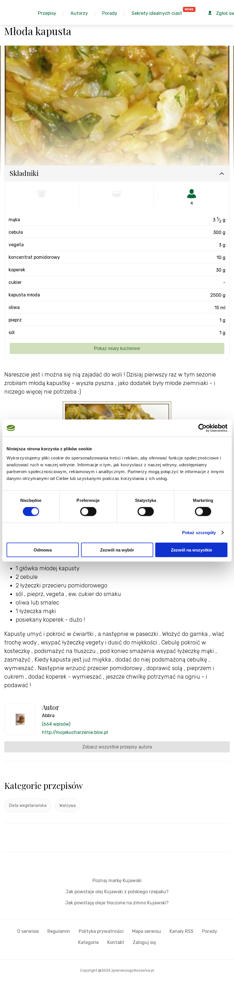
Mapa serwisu (146, 931)
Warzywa (67, 805)
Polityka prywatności (101, 931)
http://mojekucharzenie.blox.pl (75, 732)
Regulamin (58, 931)
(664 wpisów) (56, 724)
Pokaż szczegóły (199, 532)
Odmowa (43, 549)
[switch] (88, 511)
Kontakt (115, 942)
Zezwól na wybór (117, 549)
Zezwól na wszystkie (191, 549)
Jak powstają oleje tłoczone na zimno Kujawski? (117, 902)
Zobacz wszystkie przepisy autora (117, 747)
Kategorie (88, 942)
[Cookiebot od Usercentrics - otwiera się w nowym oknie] (202, 428)
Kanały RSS (181, 931)
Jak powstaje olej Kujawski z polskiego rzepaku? (117, 891)
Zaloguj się (144, 942)
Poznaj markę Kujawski (117, 880)
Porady (209, 931)
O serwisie (28, 931)
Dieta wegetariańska (28, 805)
